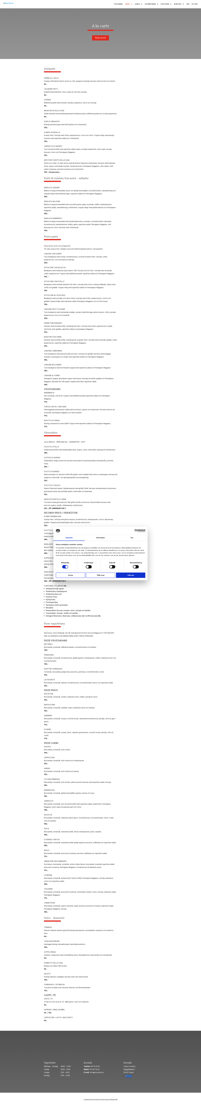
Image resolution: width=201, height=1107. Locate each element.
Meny (127, 4)
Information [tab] (100, 538)
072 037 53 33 (94, 1069)
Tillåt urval (100, 575)
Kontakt (178, 4)
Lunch (137, 4)
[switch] (89, 566)
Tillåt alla (130, 575)
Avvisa (70, 575)
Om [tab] (132, 538)
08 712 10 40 (95, 1066)
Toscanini (118, 4)
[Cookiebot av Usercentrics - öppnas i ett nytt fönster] (136, 530)
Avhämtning (150, 4)
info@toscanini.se (97, 1072)
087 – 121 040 (192, 4)
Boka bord (100, 38)
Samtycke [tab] (69, 538)
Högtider (165, 4)
